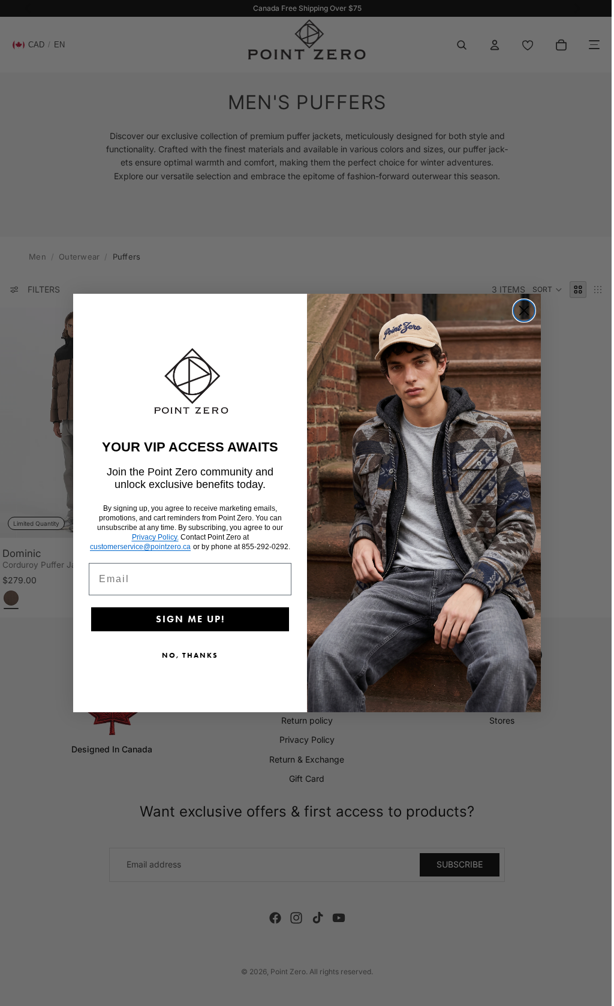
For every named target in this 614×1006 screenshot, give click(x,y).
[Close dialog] (521, 310)
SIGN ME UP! (187, 619)
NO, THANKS (187, 654)
